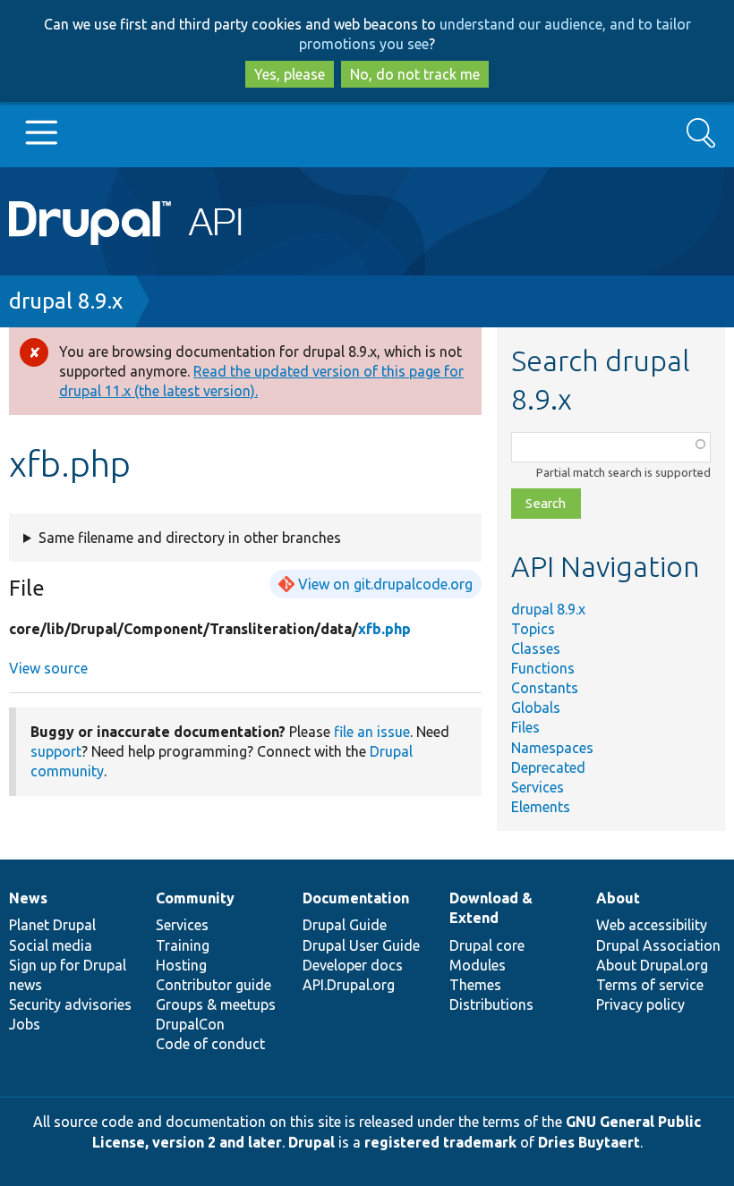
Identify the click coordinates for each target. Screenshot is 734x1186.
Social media (50, 945)
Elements (540, 807)
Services (537, 787)
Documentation (356, 898)
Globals (535, 707)
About (618, 898)
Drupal (311, 1142)
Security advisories (70, 1004)
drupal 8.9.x (66, 301)
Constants (544, 688)
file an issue (372, 732)
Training (182, 945)
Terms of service (650, 985)
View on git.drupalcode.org (385, 584)
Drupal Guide (345, 925)
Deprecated (548, 767)
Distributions (491, 1004)
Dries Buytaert (589, 1142)
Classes (535, 648)
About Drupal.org (652, 965)
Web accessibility (651, 925)
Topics (533, 629)
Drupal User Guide (361, 945)
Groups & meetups (216, 1004)
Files (525, 727)
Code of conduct (210, 1044)
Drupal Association (658, 945)
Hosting (181, 965)
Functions (543, 668)
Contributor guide (213, 985)
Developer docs (353, 965)
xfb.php (384, 629)
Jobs (24, 1024)
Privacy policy (640, 1004)
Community (195, 898)
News (28, 898)
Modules (477, 965)
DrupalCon (190, 1024)
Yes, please (289, 74)
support (55, 751)
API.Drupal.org (349, 985)
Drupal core (487, 945)
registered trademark (440, 1142)
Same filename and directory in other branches (189, 537)
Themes (475, 985)
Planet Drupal (52, 925)
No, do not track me (415, 74)
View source (48, 668)
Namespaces (552, 748)
